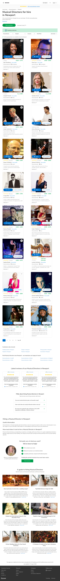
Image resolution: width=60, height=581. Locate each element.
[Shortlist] (50, 3)
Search (45, 2)
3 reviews (5, 127)
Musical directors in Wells (7, 360)
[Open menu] (3, 3)
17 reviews (11, 260)
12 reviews (39, 293)
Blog (17, 575)
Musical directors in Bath (26, 360)
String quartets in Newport (46, 349)
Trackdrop (48, 578)
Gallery (17, 573)
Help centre (3, 570)
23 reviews (39, 227)
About (32, 570)
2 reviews (5, 60)
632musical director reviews (34, 6)
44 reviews (39, 160)
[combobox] (8, 34)
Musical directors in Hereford (46, 360)
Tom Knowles (11, 384)
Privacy (2, 573)
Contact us (3, 575)
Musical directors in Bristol (26, 358)
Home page (4, 9)
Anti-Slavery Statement (36, 573)
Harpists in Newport (6, 351)
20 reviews (39, 60)
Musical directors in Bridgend (46, 358)
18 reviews (11, 327)
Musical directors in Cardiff (8, 358)
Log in (54, 2)
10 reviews (11, 293)
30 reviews (11, 227)
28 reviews (11, 193)
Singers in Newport (25, 349)
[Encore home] (7, 2)
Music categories (19, 572)
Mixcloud (53, 578)
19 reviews (34, 260)
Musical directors (12, 9)
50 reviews (11, 160)
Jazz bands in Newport (45, 351)
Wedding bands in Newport (8, 349)
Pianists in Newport (25, 351)
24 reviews (39, 193)
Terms (2, 572)
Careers (32, 572)
